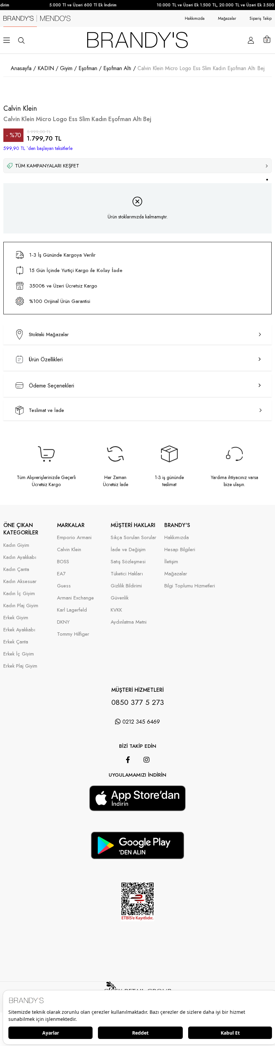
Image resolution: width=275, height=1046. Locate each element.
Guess (64, 585)
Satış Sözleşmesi (128, 561)
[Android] (147, 782)
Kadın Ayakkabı (19, 557)
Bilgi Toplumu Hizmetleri (189, 585)
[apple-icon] (137, 806)
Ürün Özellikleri (46, 359)
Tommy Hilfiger (73, 634)
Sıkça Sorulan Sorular (133, 537)
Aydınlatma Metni (129, 622)
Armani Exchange (75, 598)
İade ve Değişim (128, 549)
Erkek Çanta (15, 641)
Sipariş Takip (261, 18)
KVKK (116, 610)
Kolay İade (109, 270)
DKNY (63, 622)
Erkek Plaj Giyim (20, 666)
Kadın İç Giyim (19, 593)
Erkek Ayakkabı (19, 629)
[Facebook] (128, 759)
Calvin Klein (69, 549)
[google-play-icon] (137, 855)
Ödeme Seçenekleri (51, 385)
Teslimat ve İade (46, 410)
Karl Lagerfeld (72, 610)
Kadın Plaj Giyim (20, 605)
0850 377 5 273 (137, 702)
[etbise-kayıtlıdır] (137, 930)
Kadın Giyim (16, 545)
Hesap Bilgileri (179, 549)
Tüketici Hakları (127, 573)
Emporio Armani (74, 537)
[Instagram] (147, 759)
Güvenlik (119, 598)
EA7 (61, 573)
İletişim (171, 561)
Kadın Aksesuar (20, 581)
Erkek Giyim (15, 617)
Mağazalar (227, 18)
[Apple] (128, 782)
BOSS (63, 561)
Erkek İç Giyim (18, 654)
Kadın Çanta (16, 569)
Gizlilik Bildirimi (126, 585)
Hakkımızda (195, 18)
